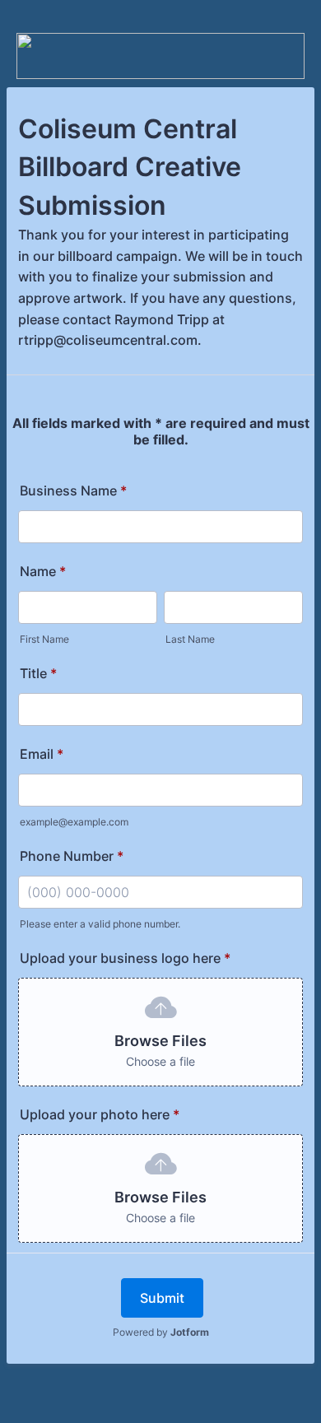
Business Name (73, 490)
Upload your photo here (99, 1114)
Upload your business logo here (125, 958)
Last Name (190, 639)
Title (38, 673)
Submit (162, 1298)
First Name (44, 639)
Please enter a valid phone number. (100, 924)
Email (41, 754)
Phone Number (71, 856)
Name (43, 571)
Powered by (161, 1332)
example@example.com (74, 822)
